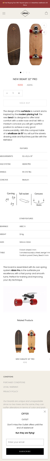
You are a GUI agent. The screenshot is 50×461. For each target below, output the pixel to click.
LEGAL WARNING (10, 387)
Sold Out (25, 103)
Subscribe (25, 451)
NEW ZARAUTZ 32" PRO (25, 359)
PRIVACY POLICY (10, 391)
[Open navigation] (3, 13)
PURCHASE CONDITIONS (14, 382)
